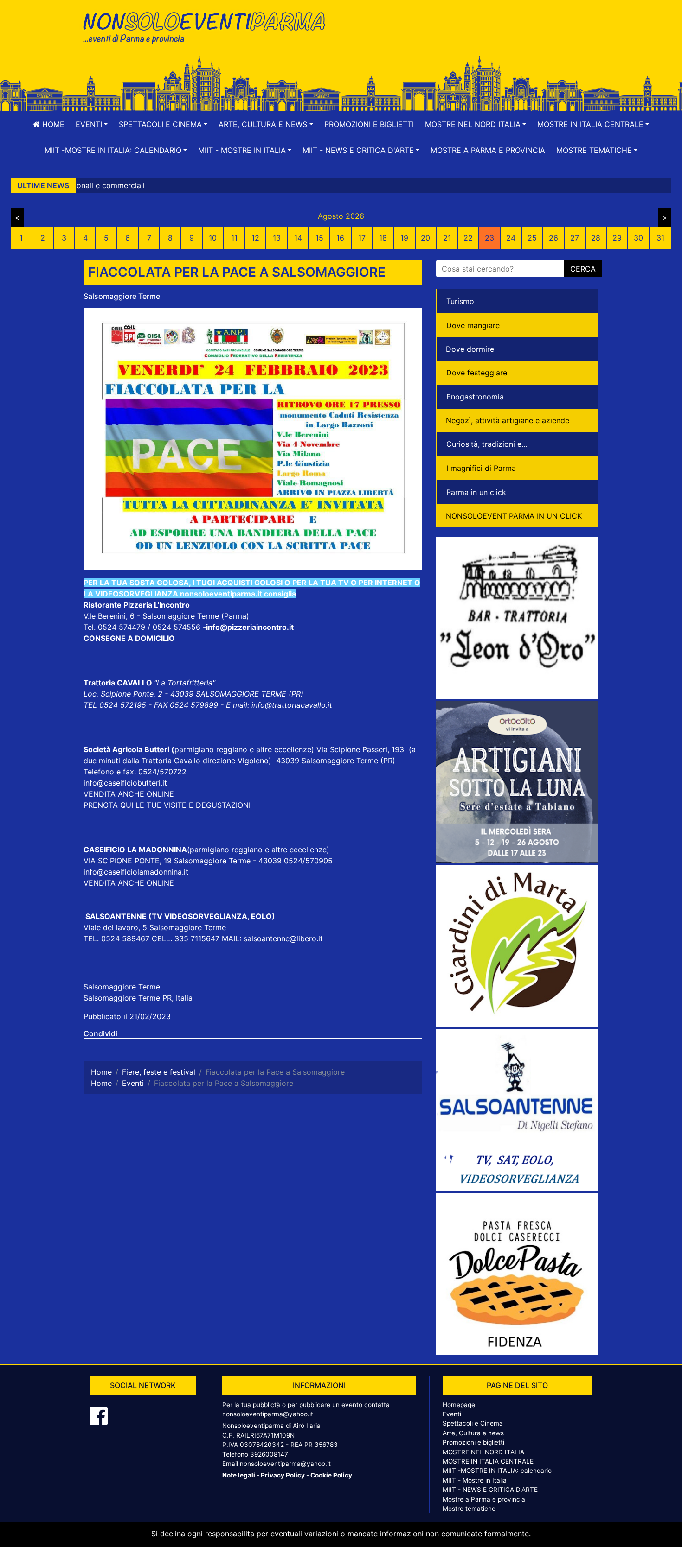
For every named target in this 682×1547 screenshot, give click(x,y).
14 (298, 237)
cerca (583, 268)
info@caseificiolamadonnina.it (136, 871)
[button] (91, 124)
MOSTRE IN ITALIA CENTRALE (488, 1461)
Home (52, 124)
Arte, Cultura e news (473, 1433)
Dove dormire (470, 349)
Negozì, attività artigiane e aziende (507, 420)
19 (404, 237)
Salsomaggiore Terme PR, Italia (138, 997)
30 (638, 237)
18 (383, 237)
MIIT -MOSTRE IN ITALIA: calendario (497, 1470)
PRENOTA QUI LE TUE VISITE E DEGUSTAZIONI (167, 805)
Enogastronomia (475, 396)
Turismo (460, 301)
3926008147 (269, 1454)
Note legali (238, 1475)
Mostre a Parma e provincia (488, 150)
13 (277, 237)
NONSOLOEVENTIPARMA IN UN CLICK (514, 515)
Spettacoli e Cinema (473, 1423)
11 (234, 237)
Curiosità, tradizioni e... (486, 444)
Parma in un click (476, 492)
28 (595, 237)
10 (213, 237)
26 (553, 237)
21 (447, 237)
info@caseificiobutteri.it (125, 782)
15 (319, 237)
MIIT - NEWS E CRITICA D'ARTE (490, 1489)
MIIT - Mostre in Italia (475, 1480)
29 (617, 237)
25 (532, 237)
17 (362, 237)
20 (425, 237)
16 (340, 237)
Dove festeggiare (476, 372)
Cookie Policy (331, 1475)
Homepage (459, 1404)
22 (468, 237)
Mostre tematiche (469, 1508)
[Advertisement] (473, 37)
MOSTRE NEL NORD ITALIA (483, 1452)
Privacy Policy (283, 1475)
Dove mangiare (473, 325)
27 (574, 237)
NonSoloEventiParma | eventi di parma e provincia (209, 26)
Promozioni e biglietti (369, 124)
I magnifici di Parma (481, 468)
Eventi (452, 1414)
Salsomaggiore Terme (122, 296)
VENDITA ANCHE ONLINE (129, 794)
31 (660, 237)
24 (510, 237)
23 (489, 237)
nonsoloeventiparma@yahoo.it (267, 1414)
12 (255, 237)
